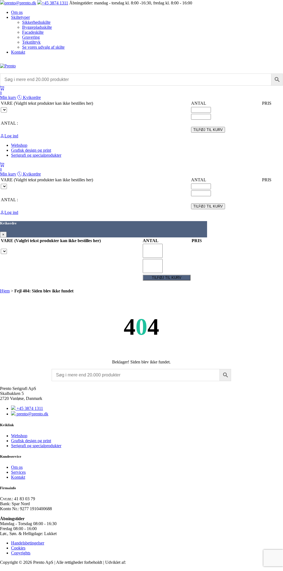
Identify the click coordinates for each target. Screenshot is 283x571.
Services (18, 472)
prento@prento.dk (20, 3)
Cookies (18, 548)
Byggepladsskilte (37, 27)
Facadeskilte (33, 32)
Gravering (31, 37)
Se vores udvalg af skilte (43, 47)
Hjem (5, 291)
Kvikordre (31, 97)
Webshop (19, 435)
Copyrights (20, 553)
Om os (17, 12)
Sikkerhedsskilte (36, 22)
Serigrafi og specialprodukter (36, 445)
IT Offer (134, 562)
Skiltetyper (20, 17)
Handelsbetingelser (27, 543)
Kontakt (18, 52)
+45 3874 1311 (55, 3)
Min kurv (8, 95)
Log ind (11, 135)
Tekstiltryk (31, 42)
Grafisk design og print (31, 440)
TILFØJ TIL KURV (208, 130)
